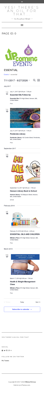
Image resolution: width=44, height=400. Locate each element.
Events (6, 74)
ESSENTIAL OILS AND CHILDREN (25, 234)
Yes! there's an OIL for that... (22, 11)
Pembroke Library (17, 134)
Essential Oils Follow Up (20, 94)
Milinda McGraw (30, 382)
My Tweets (5, 360)
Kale (15, 385)
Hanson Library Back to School (23, 191)
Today (22, 302)
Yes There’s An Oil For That (15, 337)
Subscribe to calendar (20, 309)
